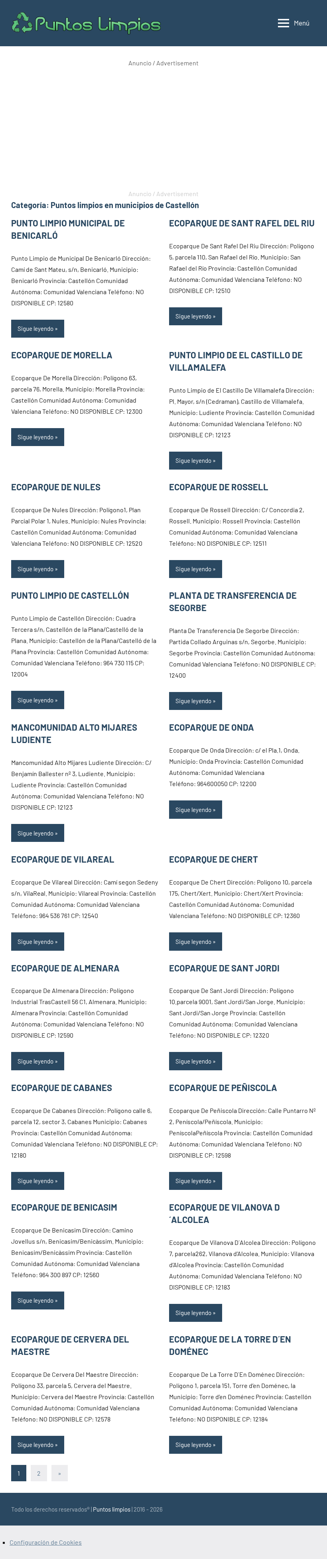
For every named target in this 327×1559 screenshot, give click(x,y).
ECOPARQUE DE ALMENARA (65, 968)
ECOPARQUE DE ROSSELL (218, 487)
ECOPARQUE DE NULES (55, 487)
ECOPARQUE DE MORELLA (61, 355)
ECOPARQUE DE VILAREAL (62, 859)
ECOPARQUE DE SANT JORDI (224, 968)
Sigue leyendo (35, 328)
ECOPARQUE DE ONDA (211, 727)
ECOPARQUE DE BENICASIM (64, 1207)
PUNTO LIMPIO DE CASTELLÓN (70, 595)
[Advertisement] (163, 128)
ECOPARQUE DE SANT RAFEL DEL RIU (242, 223)
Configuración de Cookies (46, 1542)
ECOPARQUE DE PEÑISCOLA (223, 1087)
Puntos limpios (111, 1509)
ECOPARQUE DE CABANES (61, 1087)
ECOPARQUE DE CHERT (213, 859)
